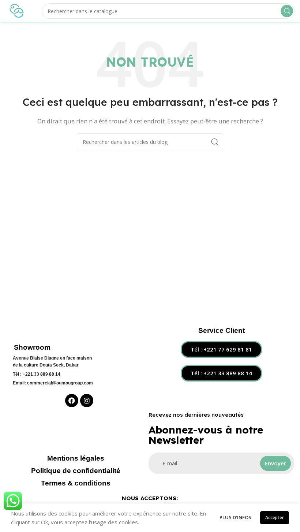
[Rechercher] (287, 11)
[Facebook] (71, 400)
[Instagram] (86, 400)
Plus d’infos (235, 517)
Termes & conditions (75, 483)
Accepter (274, 517)
